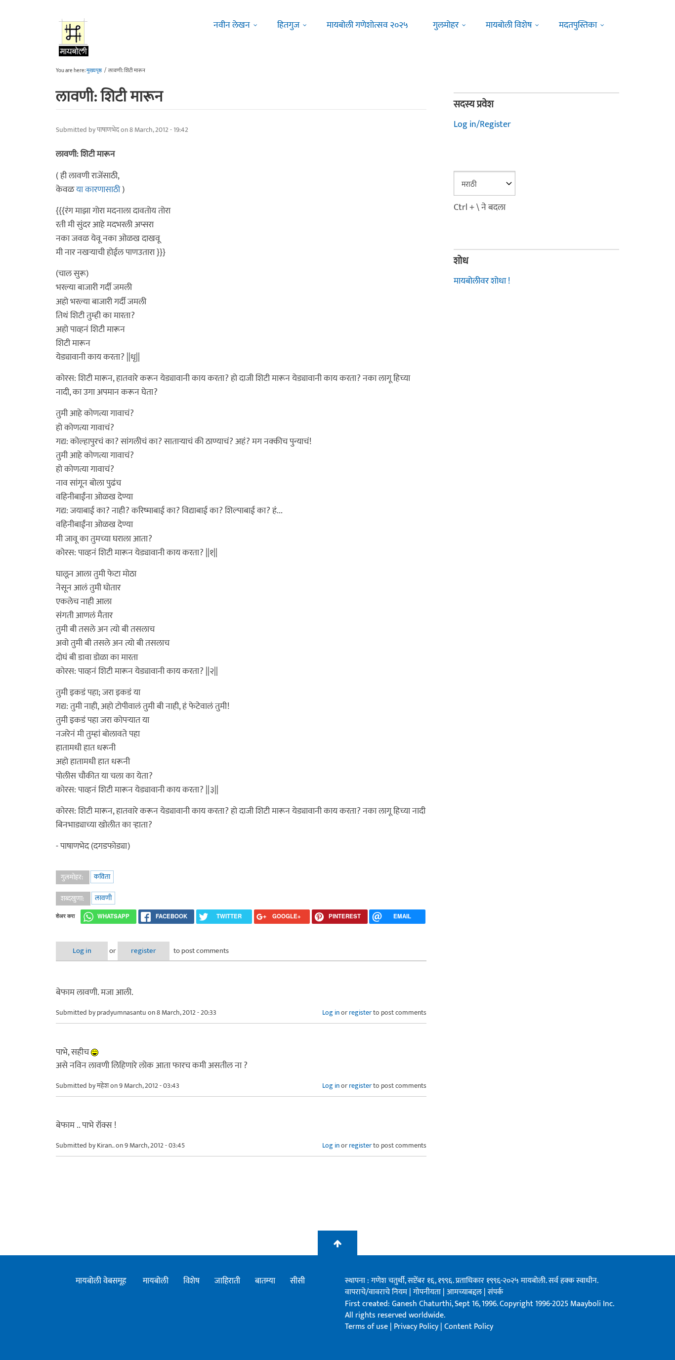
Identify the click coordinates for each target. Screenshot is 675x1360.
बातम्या (265, 1281)
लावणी (103, 898)
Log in (82, 951)
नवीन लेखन (231, 25)
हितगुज (288, 25)
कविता (102, 876)
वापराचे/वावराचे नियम (376, 1292)
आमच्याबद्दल (465, 1292)
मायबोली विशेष (509, 25)
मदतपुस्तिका (578, 25)
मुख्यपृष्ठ (94, 70)
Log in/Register (482, 124)
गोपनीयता (428, 1292)
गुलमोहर (446, 25)
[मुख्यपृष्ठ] (74, 37)
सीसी (297, 1281)
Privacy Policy (417, 1326)
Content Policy (468, 1326)
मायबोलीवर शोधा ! (482, 281)
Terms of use (366, 1326)
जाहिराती (227, 1281)
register (143, 951)
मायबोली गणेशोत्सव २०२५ (367, 25)
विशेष (191, 1281)
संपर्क (495, 1292)
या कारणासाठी (98, 189)
